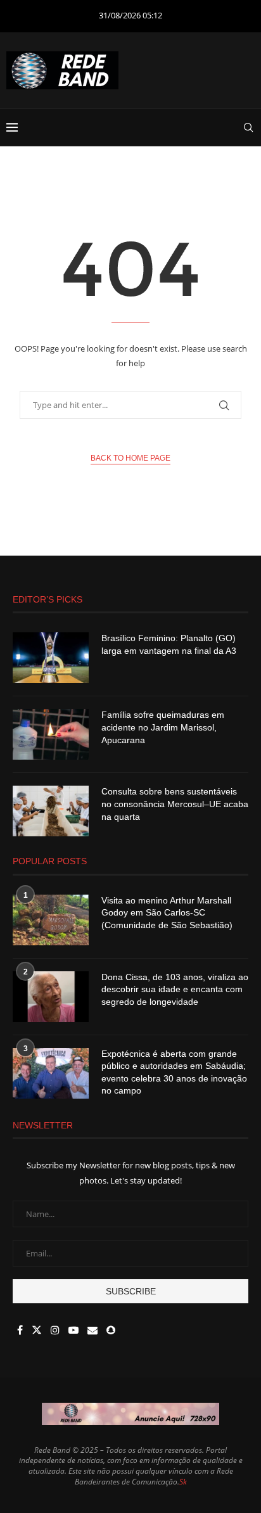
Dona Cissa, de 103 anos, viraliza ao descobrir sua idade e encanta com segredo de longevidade (174, 989)
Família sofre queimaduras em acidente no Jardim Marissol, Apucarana (162, 727)
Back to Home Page (130, 458)
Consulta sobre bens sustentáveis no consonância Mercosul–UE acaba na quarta (174, 803)
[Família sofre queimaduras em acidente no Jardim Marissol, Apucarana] (51, 734)
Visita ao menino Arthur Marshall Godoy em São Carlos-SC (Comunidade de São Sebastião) (166, 912)
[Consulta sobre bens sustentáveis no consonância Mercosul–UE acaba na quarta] (51, 811)
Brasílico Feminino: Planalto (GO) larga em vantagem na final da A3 (168, 644)
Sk (183, 1481)
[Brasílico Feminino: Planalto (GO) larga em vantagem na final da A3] (51, 657)
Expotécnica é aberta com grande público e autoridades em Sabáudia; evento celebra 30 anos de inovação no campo (174, 1072)
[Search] (248, 127)
